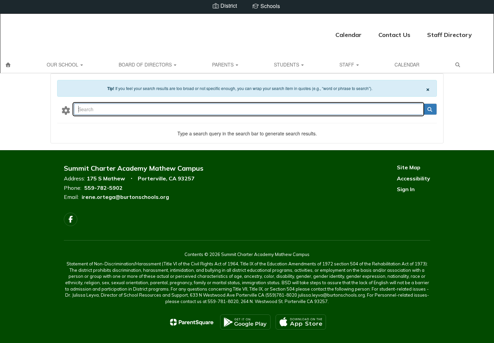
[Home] (8, 64)
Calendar (348, 35)
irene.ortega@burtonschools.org (125, 197)
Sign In (406, 189)
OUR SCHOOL (63, 64)
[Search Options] (66, 110)
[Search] (429, 109)
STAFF (347, 64)
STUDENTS (287, 64)
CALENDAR (407, 64)
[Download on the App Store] (301, 322)
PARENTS (223, 64)
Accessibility (413, 178)
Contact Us (394, 35)
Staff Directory (449, 35)
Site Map (408, 167)
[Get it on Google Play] (245, 322)
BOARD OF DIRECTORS (146, 64)
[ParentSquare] (191, 322)
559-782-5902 (103, 187)
